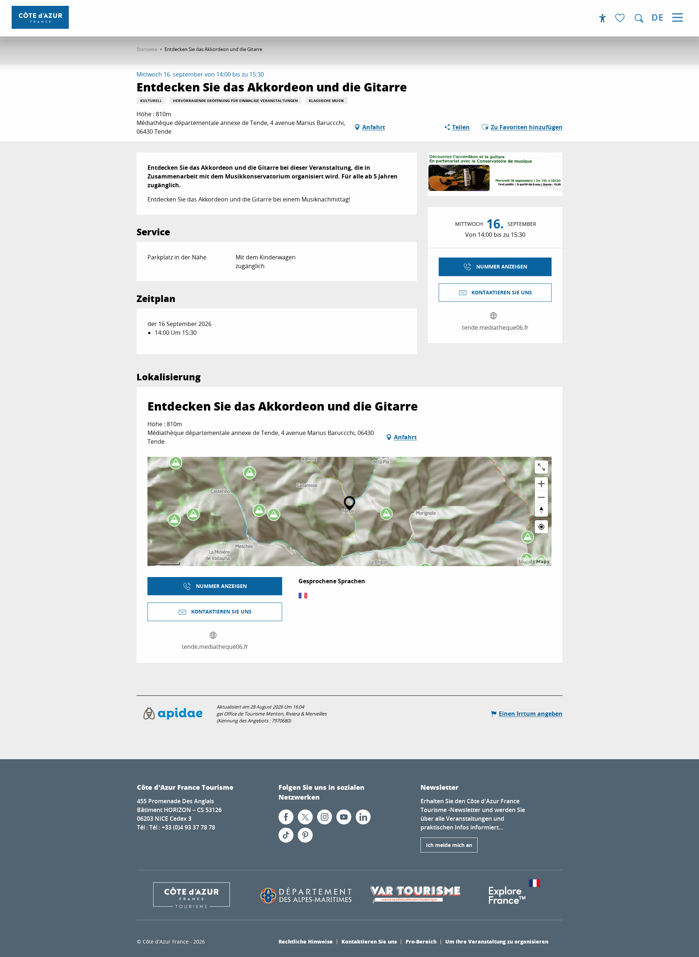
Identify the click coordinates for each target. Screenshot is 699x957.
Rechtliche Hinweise (306, 941)
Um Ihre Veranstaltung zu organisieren (496, 941)
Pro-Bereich (421, 941)
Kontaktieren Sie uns (369, 941)
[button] (639, 18)
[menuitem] (40, 17)
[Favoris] (621, 18)
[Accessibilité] (602, 18)
